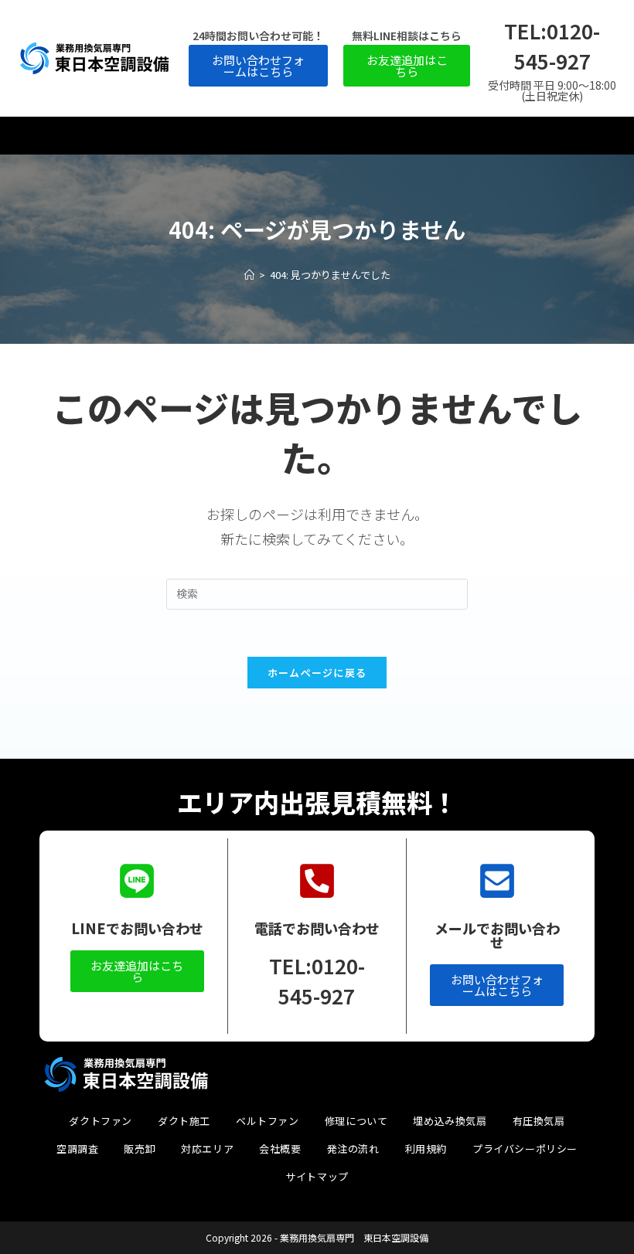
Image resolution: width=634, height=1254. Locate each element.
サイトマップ (317, 1176)
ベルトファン (267, 1120)
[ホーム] (249, 274)
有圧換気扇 (539, 1120)
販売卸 (139, 1148)
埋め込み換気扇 (449, 1120)
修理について (356, 1120)
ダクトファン (100, 1120)
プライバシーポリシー (525, 1148)
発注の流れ (353, 1148)
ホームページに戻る (317, 672)
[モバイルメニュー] (317, 135)
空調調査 (77, 1148)
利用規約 (426, 1148)
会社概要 (280, 1148)
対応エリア (207, 1148)
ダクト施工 (184, 1120)
